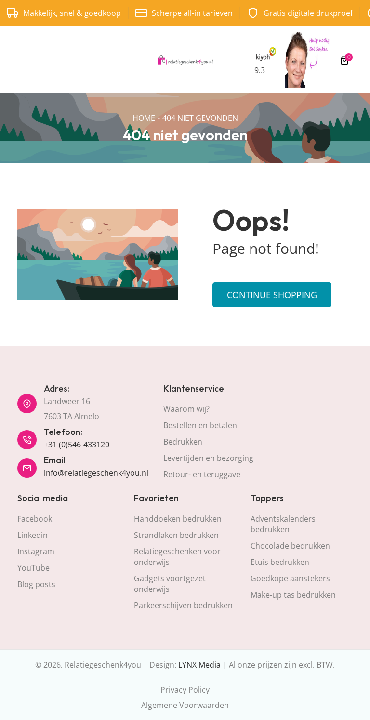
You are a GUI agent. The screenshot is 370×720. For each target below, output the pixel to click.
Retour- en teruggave (201, 474)
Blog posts (36, 584)
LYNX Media (199, 664)
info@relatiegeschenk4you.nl (96, 473)
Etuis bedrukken (280, 562)
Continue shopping (272, 295)
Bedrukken (182, 441)
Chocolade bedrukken (290, 545)
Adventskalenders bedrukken (283, 524)
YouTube (33, 568)
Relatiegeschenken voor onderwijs (177, 556)
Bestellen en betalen (200, 425)
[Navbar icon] (21, 60)
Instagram (35, 551)
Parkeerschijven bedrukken (183, 605)
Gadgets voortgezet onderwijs (170, 583)
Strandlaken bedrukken (176, 535)
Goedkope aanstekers (290, 578)
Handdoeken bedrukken (178, 518)
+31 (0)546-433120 (76, 444)
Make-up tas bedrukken (293, 594)
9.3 (259, 70)
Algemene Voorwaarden (185, 705)
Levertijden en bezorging (208, 458)
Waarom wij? (186, 409)
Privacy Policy (185, 689)
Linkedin (32, 535)
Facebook (34, 518)
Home (143, 118)
